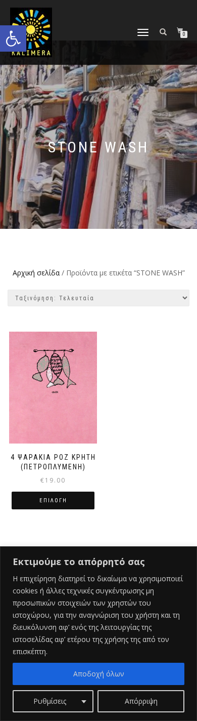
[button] (13, 38)
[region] (98, 633)
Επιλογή (53, 500)
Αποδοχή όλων (98, 673)
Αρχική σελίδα (36, 272)
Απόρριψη (141, 701)
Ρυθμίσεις (49, 701)
